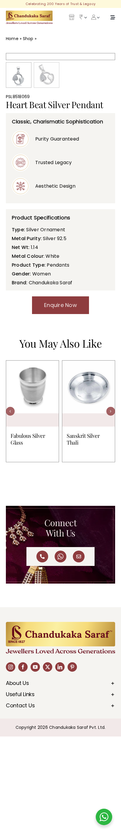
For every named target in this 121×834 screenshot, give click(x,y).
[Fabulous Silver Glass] (32, 394)
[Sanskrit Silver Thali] (88, 394)
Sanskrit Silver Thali (83, 439)
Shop (28, 39)
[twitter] (47, 667)
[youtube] (35, 667)
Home (12, 39)
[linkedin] (60, 667)
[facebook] (23, 667)
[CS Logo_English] (29, 12)
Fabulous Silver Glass (28, 439)
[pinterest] (72, 667)
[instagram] (10, 667)
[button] (10, 411)
